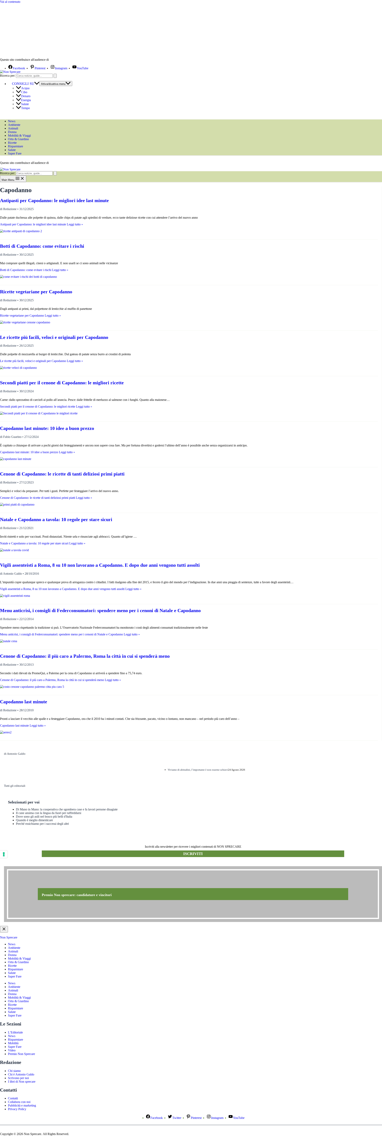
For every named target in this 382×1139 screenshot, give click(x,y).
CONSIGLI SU (23, 84)
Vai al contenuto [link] (10, 1)
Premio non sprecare (20, 864)
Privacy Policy (17, 1109)
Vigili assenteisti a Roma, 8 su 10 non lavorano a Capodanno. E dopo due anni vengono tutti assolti (100, 565)
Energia (26, 100)
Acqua (25, 88)
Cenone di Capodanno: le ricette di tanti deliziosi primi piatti (62, 474)
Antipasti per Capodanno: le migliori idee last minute (54, 200)
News (11, 121)
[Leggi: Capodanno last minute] (6, 732)
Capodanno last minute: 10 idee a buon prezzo (47, 428)
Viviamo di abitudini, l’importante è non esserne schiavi (198, 769)
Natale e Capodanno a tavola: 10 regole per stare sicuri (56, 519)
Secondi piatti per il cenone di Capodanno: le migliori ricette (62, 382)
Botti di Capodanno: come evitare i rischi (42, 246)
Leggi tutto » (41, 224)
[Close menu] (4, 929)
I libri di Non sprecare (21, 1081)
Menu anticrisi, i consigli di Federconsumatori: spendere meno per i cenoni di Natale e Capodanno (100, 610)
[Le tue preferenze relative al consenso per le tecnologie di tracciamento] (4, 854)
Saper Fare (14, 153)
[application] (36, 84)
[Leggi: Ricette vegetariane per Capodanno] (25, 322)
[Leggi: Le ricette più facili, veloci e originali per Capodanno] (18, 367)
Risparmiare (15, 146)
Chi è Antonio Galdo (21, 1074)
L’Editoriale (15, 1032)
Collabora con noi (19, 1102)
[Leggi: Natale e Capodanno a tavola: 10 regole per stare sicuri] (14, 550)
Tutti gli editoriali (14, 785)
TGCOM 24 (61, 60)
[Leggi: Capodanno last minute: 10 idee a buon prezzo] (15, 459)
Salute (25, 104)
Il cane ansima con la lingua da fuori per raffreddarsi (48, 813)
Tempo (25, 108)
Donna (12, 132)
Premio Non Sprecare (21, 1054)
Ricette (12, 142)
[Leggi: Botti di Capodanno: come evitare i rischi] (28, 276)
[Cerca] (55, 76)
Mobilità (13, 1043)
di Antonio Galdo (14, 753)
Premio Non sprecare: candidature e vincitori (77, 895)
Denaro (25, 96)
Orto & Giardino (18, 139)
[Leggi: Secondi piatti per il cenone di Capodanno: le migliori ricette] (39, 413)
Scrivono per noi (18, 1078)
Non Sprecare (8, 937)
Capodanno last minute (23, 701)
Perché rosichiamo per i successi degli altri (42, 823)
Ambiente (14, 124)
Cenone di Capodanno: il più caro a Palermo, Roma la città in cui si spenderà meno (85, 656)
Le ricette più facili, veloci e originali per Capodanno (54, 337)
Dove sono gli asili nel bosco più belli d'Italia (44, 816)
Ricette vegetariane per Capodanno (36, 291)
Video (12, 1050)
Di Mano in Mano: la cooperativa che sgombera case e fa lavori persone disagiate (67, 809)
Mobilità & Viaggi (19, 135)
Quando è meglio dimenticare (34, 820)
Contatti (13, 1098)
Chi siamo (14, 1070)
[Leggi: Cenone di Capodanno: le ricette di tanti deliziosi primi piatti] (17, 504)
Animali (13, 128)
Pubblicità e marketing (22, 1105)
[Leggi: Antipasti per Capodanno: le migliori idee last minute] (21, 231)
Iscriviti (193, 853)
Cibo (24, 92)
